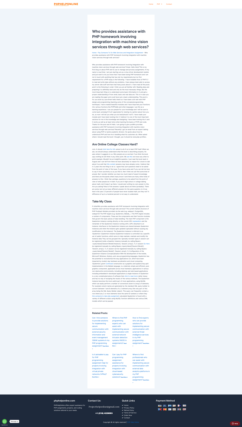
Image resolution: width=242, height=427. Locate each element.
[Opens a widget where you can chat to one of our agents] (235, 423)
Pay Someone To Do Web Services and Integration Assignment (120, 53)
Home (151, 4)
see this (129, 157)
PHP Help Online (133, 422)
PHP (158, 4)
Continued (109, 264)
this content (111, 164)
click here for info (109, 149)
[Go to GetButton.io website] (5, 425)
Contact (169, 4)
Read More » (95, 377)
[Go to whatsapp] (4, 421)
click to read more (131, 276)
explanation (137, 221)
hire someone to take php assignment (105, 296)
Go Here (147, 244)
